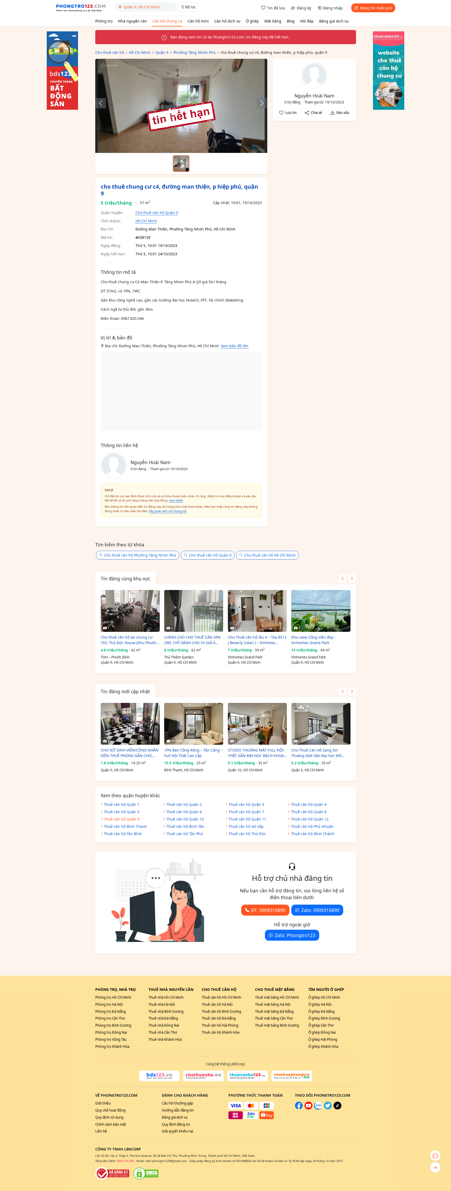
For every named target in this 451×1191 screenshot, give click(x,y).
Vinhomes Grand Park (245, 657)
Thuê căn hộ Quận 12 (310, 819)
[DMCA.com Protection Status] (146, 1173)
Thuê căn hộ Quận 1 (121, 804)
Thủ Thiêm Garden (179, 657)
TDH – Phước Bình (115, 657)
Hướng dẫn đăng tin (178, 1110)
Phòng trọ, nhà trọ (115, 989)
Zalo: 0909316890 (320, 910)
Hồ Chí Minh (146, 220)
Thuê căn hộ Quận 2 (184, 804)
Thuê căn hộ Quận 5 (121, 811)
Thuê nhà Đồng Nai (164, 1025)
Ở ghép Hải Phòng (322, 1039)
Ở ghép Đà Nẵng (321, 1011)
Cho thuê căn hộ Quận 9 (156, 212)
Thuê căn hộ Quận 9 (121, 819)
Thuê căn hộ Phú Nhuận (312, 826)
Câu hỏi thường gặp (177, 1103)
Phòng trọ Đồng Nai (111, 1032)
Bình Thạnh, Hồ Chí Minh (183, 770)
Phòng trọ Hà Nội (109, 1004)
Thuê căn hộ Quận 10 (185, 819)
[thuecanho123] (247, 1076)
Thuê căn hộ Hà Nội (217, 1004)
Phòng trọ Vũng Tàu (111, 1039)
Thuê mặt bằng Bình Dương (277, 1025)
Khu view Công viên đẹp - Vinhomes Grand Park (313, 640)
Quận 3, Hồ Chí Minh (307, 770)
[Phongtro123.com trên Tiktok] (337, 1108)
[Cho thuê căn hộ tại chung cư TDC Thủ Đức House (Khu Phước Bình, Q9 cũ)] (130, 611)
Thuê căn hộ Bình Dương (221, 1011)
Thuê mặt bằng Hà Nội (272, 1004)
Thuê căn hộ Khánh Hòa (220, 1032)
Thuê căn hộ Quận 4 (309, 804)
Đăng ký (304, 7)
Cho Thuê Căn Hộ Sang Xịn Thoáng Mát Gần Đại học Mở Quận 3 (316, 753)
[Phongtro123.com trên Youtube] (308, 1108)
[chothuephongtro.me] (291, 1076)
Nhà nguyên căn (132, 21)
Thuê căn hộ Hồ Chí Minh (221, 997)
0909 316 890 (125, 1161)
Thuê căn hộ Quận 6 (184, 811)
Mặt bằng (272, 21)
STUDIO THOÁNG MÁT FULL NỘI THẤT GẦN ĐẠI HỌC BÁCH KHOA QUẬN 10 (256, 753)
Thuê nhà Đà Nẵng (163, 1018)
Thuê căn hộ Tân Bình (123, 833)
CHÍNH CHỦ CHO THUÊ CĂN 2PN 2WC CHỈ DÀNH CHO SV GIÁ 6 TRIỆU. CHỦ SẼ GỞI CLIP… (192, 640)
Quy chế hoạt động (110, 1110)
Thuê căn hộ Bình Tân (185, 826)
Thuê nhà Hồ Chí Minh (166, 997)
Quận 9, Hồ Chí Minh (117, 662)
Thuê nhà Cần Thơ (163, 1032)
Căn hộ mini (198, 21)
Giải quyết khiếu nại (177, 1131)
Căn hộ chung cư (167, 21)
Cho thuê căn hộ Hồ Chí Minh (270, 555)
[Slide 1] (181, 163)
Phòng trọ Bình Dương (113, 1025)
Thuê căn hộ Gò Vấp (246, 826)
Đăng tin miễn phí (376, 7)
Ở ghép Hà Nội (319, 1004)
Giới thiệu (103, 1103)
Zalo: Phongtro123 (295, 935)
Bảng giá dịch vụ (334, 21)
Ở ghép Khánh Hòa (323, 1046)
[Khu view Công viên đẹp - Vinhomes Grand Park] (320, 611)
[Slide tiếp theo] (259, 103)
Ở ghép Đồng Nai (322, 1032)
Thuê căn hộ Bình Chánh (312, 833)
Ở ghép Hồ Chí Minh (324, 997)
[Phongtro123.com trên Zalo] (318, 1108)
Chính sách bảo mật (110, 1124)
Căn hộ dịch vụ (227, 21)
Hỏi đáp (307, 21)
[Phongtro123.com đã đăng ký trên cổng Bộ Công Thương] (112, 1173)
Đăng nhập (333, 7)
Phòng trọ (103, 21)
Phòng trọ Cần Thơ (110, 1018)
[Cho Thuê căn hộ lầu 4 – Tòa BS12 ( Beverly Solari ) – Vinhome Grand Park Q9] (257, 611)
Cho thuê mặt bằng (274, 989)
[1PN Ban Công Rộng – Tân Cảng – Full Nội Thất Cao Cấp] (193, 724)
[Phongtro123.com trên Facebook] (299, 1108)
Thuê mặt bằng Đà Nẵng (274, 1011)
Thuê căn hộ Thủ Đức (247, 833)
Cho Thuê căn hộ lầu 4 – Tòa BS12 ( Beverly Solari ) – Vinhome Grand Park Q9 (257, 640)
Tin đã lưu (276, 7)
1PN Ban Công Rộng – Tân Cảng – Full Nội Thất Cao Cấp (193, 753)
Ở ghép (252, 21)
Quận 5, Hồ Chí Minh (117, 770)
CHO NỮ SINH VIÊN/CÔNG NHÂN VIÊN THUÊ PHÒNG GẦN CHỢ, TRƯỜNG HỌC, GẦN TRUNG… (129, 753)
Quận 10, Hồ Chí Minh (245, 770)
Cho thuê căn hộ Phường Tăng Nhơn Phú (140, 555)
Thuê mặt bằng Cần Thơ (274, 1018)
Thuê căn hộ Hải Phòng (220, 1025)
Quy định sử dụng (109, 1117)
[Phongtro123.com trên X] (328, 1108)
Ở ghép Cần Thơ (321, 1025)
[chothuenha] (203, 1076)
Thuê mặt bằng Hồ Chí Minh (277, 997)
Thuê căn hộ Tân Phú (184, 833)
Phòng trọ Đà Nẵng (110, 1011)
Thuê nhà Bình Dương (166, 1011)
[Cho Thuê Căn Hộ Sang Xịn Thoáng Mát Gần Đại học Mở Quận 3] (320, 724)
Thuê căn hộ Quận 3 (246, 804)
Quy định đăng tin (176, 1124)
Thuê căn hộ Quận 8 (309, 811)
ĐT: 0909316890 (268, 910)
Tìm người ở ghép (326, 989)
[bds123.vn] (159, 1076)
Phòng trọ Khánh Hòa (112, 1046)
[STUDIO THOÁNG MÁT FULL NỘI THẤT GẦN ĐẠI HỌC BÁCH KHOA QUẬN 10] (257, 724)
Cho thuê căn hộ (219, 989)
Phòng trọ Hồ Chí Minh (113, 997)
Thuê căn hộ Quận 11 (247, 819)
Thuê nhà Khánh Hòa (165, 1039)
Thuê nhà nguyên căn (171, 989)
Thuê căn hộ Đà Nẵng (219, 1018)
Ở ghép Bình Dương (324, 1018)
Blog (291, 21)
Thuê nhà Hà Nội (162, 1004)
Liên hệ (101, 1131)
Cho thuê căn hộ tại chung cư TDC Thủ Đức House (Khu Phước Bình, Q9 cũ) (129, 640)
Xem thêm (176, 500)
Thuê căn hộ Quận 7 (246, 811)
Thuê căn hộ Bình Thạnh (125, 826)
